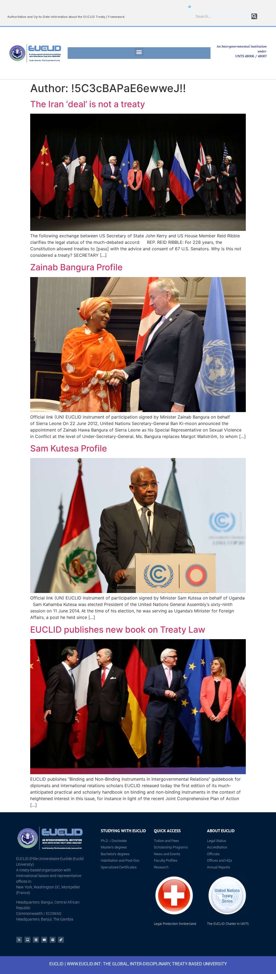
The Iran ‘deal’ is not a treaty (87, 104)
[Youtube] (44, 940)
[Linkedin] (36, 940)
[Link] (61, 940)
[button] (138, 51)
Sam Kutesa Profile (68, 448)
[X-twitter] (19, 940)
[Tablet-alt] (27, 940)
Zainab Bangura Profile (76, 267)
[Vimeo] (53, 940)
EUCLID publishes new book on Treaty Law (117, 629)
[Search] (254, 16)
